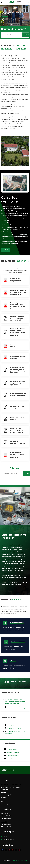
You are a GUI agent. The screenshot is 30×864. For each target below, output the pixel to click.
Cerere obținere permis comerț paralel (17, 407)
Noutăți (5, 836)
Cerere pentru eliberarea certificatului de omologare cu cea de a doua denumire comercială (18, 332)
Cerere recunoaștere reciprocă (17, 418)
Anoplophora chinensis (13, 755)
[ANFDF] (15, 2)
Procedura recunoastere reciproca (18, 357)
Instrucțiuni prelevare (12, 749)
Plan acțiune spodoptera (14, 728)
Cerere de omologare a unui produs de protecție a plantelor (18, 383)
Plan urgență (11, 725)
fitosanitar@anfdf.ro (7, 804)
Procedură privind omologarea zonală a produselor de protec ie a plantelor (18, 305)
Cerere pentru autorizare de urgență (17, 442)
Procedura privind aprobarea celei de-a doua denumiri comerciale (17, 455)
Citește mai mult (5, 16)
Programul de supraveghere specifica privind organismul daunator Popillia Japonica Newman (15, 701)
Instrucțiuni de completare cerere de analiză (17, 280)
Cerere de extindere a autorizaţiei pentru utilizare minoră (17, 318)
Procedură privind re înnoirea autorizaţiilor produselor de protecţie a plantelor (18, 370)
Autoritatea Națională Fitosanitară (19, 860)
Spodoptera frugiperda (13, 752)
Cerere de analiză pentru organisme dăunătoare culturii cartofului (18, 292)
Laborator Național (8, 839)
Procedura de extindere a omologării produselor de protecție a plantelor (18, 395)
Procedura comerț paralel (16, 346)
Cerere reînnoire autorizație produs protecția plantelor (16, 430)
